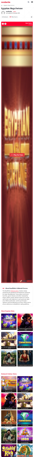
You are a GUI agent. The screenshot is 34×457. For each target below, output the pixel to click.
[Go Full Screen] (5, 24)
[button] (28, 2)
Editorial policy (15, 291)
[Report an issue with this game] (3, 24)
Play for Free (18, 155)
